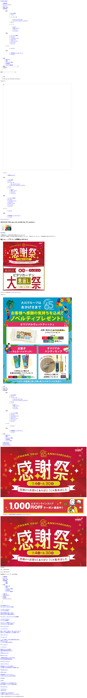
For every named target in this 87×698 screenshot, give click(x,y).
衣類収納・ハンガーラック (17, 53)
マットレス (15, 30)
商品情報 (5, 8)
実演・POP (5, 7)
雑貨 (7, 583)
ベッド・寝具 (9, 440)
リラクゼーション (15, 38)
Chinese (8, 443)
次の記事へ (3, 232)
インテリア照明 (14, 35)
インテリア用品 (9, 62)
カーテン (13, 48)
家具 (7, 61)
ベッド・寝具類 (9, 65)
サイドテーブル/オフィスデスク (20, 20)
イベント (5, 6)
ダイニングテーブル (17, 19)
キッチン (13, 36)
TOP (4, 76)
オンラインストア (7, 4)
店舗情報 (5, 3)
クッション (13, 42)
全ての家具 (13, 13)
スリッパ (13, 43)
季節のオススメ (11, 175)
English (4, 443)
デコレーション (14, 40)
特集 (4, 58)
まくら (14, 26)
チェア (12, 22)
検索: (4, 66)
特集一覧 (8, 59)
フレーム (15, 29)
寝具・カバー (16, 28)
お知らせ (5, 593)
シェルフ (13, 54)
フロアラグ (13, 39)
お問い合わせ (6, 442)
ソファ (12, 14)
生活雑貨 (8, 63)
